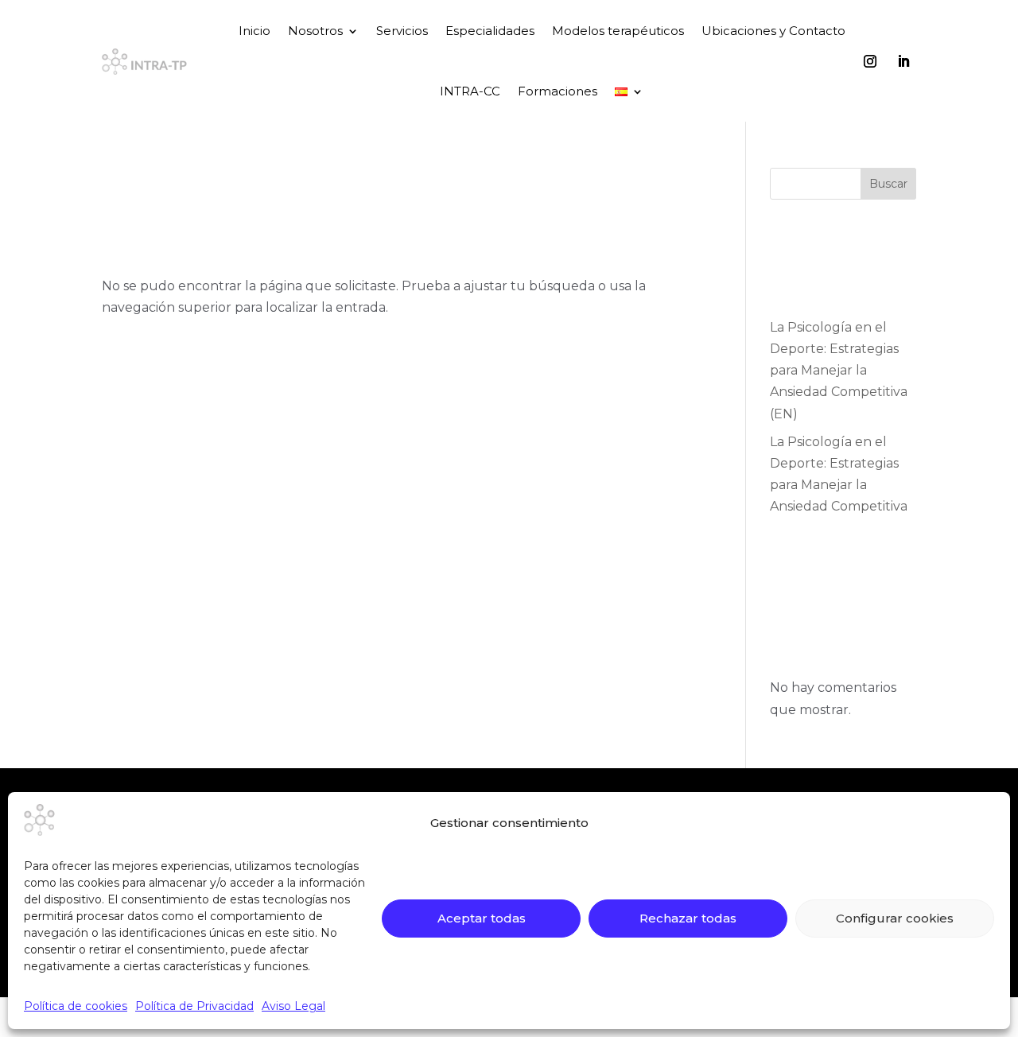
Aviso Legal (293, 1006)
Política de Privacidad (194, 1006)
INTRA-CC (470, 91)
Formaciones (557, 91)
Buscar (888, 184)
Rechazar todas (687, 918)
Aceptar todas (481, 918)
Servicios (402, 30)
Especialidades (489, 30)
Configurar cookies (895, 918)
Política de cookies (75, 1006)
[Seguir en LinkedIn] (903, 61)
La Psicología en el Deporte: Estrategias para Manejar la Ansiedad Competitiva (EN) (838, 370)
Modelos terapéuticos (618, 30)
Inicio (254, 30)
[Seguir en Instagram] (870, 61)
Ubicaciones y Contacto (773, 30)
